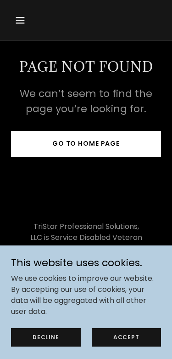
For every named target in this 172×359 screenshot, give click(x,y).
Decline (46, 337)
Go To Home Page (86, 143)
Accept (126, 337)
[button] (28, 20)
